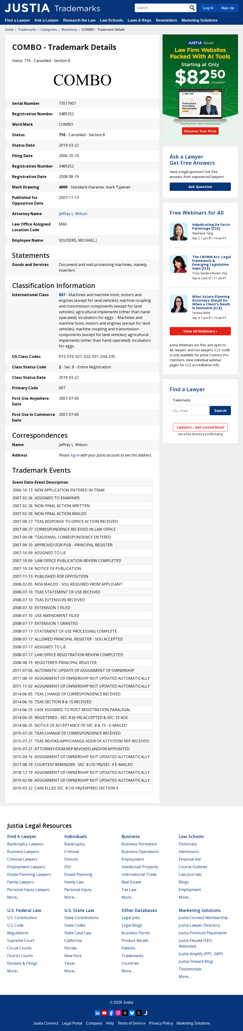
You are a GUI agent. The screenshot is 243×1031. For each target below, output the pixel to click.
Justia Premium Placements (203, 932)
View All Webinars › (200, 331)
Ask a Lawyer (46, 20)
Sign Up (227, 8)
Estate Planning (78, 874)
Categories (49, 29)
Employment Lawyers (26, 866)
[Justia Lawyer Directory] (146, 1013)
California (73, 940)
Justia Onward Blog (196, 961)
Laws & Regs (139, 20)
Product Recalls (135, 940)
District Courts (20, 955)
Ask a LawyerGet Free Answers (192, 159)
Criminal (71, 851)
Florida (70, 948)
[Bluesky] (132, 1013)
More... (13, 897)
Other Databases (139, 910)
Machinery (69, 29)
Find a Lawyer (17, 20)
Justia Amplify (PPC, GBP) (201, 953)
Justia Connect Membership (203, 917)
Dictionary (188, 844)
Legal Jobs (131, 917)
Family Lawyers (20, 882)
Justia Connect (45, 1023)
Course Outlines (193, 866)
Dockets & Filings (22, 963)
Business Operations (140, 851)
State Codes (74, 925)
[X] (139, 1013)
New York (73, 955)
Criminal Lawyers (22, 859)
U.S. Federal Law (24, 910)
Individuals (75, 836)
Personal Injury (78, 889)
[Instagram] (118, 1013)
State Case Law (77, 932)
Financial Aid (190, 859)
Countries (130, 963)
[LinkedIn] (97, 1013)
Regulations (17, 932)
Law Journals (190, 874)
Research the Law (79, 20)
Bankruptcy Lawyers (25, 844)
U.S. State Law (79, 910)
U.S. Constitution (22, 917)
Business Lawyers (23, 851)
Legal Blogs (132, 925)
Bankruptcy (74, 844)
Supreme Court (20, 940)
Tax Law (129, 889)
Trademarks (27, 29)
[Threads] (125, 1013)
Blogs (184, 882)
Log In (208, 8)
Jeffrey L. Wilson (73, 213)
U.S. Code (15, 925)
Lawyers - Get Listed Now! (200, 427)
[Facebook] (111, 1013)
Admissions (189, 851)
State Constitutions (81, 917)
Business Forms (136, 932)
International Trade (139, 874)
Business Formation (139, 844)
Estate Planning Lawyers (29, 874)
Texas (69, 963)
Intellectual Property (140, 866)
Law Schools (111, 20)
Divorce (71, 859)
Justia (9, 29)
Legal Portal (72, 1023)
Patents (128, 948)
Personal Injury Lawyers (28, 889)
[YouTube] (104, 1013)
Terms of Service (131, 1023)
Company (94, 1023)
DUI (67, 866)
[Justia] (27, 8)
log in (74, 455)
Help (110, 1023)
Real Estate (131, 882)
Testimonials (190, 969)
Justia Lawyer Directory (199, 925)
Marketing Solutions (200, 20)
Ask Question (200, 186)
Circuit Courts (19, 948)
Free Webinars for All (197, 212)
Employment (133, 859)
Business (131, 836)
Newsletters (166, 20)
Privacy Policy (161, 1023)
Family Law (74, 882)
